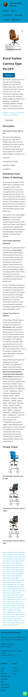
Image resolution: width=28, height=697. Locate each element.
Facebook (15, 668)
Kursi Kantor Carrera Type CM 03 (12, 563)
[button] (22, 31)
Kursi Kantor (12, 113)
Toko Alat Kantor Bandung (10, 632)
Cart (2, 671)
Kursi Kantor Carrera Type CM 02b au (14, 561)
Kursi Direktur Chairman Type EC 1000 (14, 542)
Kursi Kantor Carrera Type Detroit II (13, 571)
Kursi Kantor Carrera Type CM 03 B (13, 565)
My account (4, 679)
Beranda (6, 11)
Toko (2, 682)
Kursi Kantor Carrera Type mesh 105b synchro (14, 601)
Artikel (3, 668)
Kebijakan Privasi (6, 676)
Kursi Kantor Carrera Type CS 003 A (13, 569)
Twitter (15, 673)
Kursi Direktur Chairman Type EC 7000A (14, 510)
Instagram (16, 671)
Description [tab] (9, 120)
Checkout (3, 673)
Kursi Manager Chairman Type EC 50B (13, 477)
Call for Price (9, 75)
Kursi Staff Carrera (13, 115)
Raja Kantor (11, 655)
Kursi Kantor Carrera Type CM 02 (15, 559)
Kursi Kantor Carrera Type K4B (12, 574)
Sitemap (3, 690)
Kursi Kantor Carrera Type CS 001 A (13, 567)
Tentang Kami (5, 687)
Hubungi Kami (5, 684)
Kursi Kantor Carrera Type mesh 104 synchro (14, 593)
